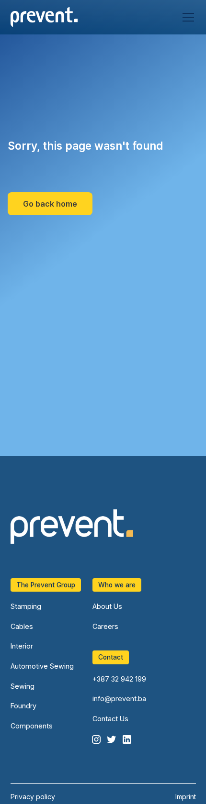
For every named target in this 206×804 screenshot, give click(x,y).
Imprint (185, 797)
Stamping (26, 606)
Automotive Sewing (42, 666)
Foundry (23, 706)
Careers (105, 626)
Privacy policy (33, 797)
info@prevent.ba (119, 698)
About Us (107, 606)
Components (32, 726)
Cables (22, 626)
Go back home (50, 204)
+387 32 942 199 (119, 679)
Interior (22, 646)
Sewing (22, 686)
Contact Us (110, 719)
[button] (186, 17)
